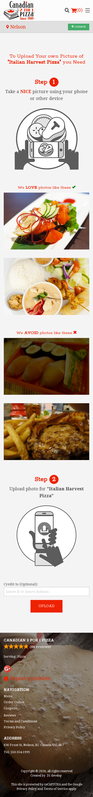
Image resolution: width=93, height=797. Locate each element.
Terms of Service (56, 789)
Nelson (17, 27)
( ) (79, 10)
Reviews (10, 715)
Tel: (17, 752)
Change (79, 27)
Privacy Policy (14, 727)
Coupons (10, 708)
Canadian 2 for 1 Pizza (29, 640)
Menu (8, 696)
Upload (46, 606)
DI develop (54, 775)
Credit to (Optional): (21, 584)
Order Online (14, 702)
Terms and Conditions (20, 721)
